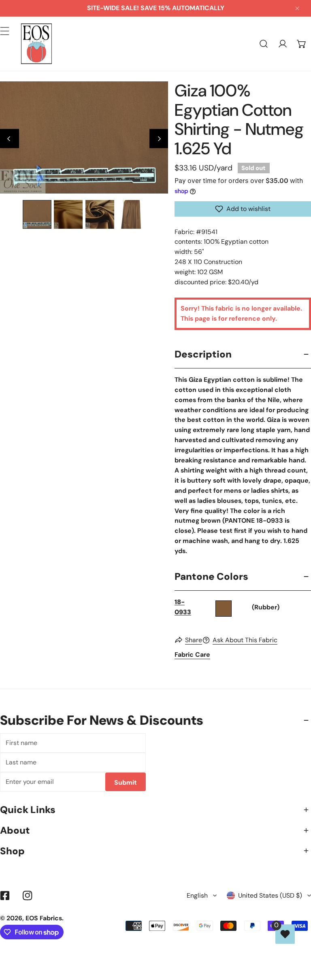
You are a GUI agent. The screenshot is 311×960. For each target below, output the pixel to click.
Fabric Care (192, 654)
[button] (301, 43)
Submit (125, 782)
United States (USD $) (270, 895)
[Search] (263, 43)
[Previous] (9, 138)
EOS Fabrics (44, 918)
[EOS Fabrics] (36, 43)
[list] (84, 137)
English (197, 895)
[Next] (158, 138)
